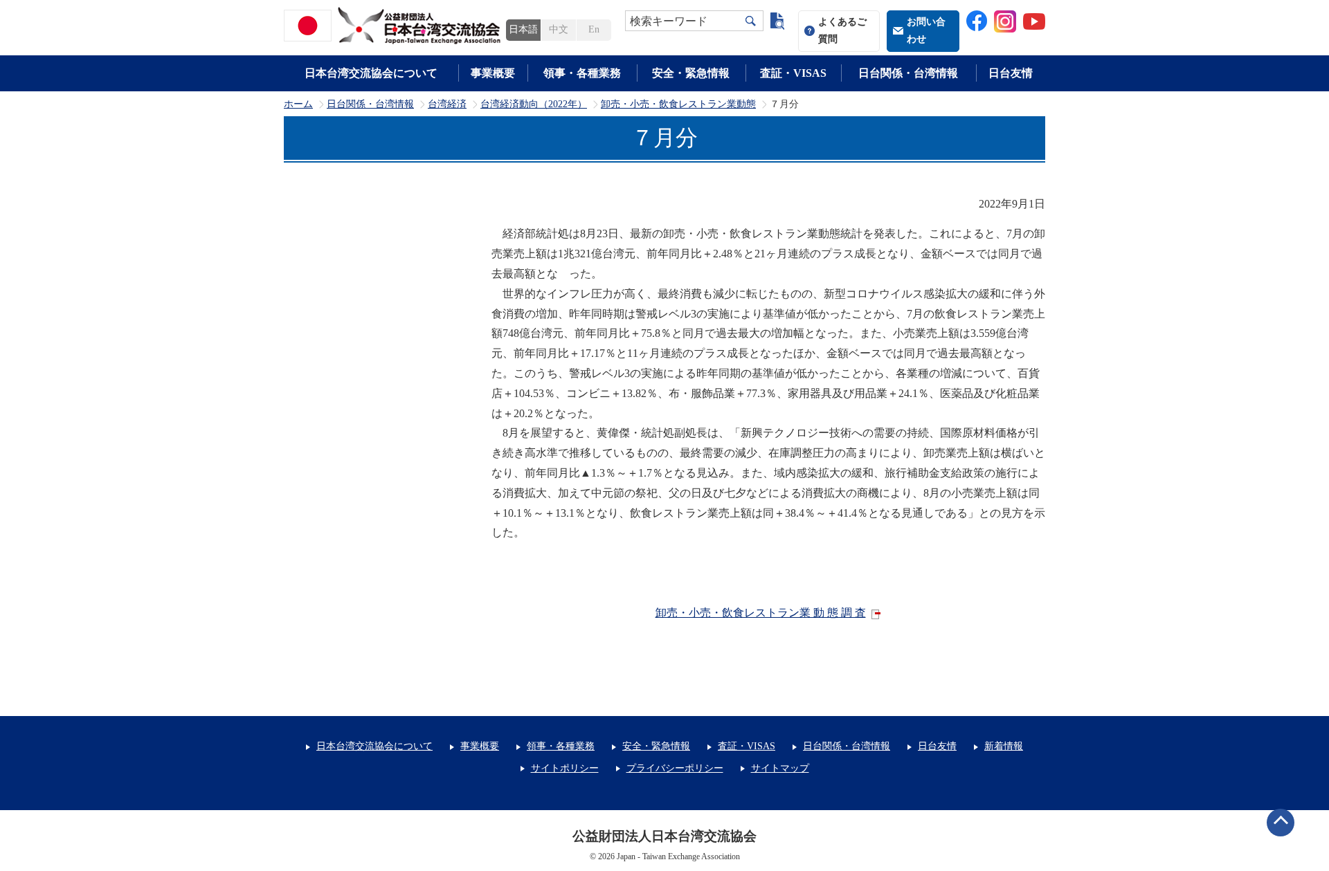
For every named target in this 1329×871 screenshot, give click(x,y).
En (593, 29)
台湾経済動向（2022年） (533, 104)
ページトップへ (1280, 822)
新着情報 (1003, 746)
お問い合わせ (926, 30)
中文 (558, 29)
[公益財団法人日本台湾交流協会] (394, 25)
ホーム (298, 104)
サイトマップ (780, 768)
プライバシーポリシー (674, 768)
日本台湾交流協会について (371, 73)
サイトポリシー (565, 768)
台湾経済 (447, 104)
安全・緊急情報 (691, 73)
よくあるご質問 (842, 30)
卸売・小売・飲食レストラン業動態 (678, 104)
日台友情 (1010, 73)
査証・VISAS (793, 73)
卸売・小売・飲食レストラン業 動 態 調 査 (761, 612)
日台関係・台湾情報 (908, 73)
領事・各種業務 (582, 73)
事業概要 (493, 73)
